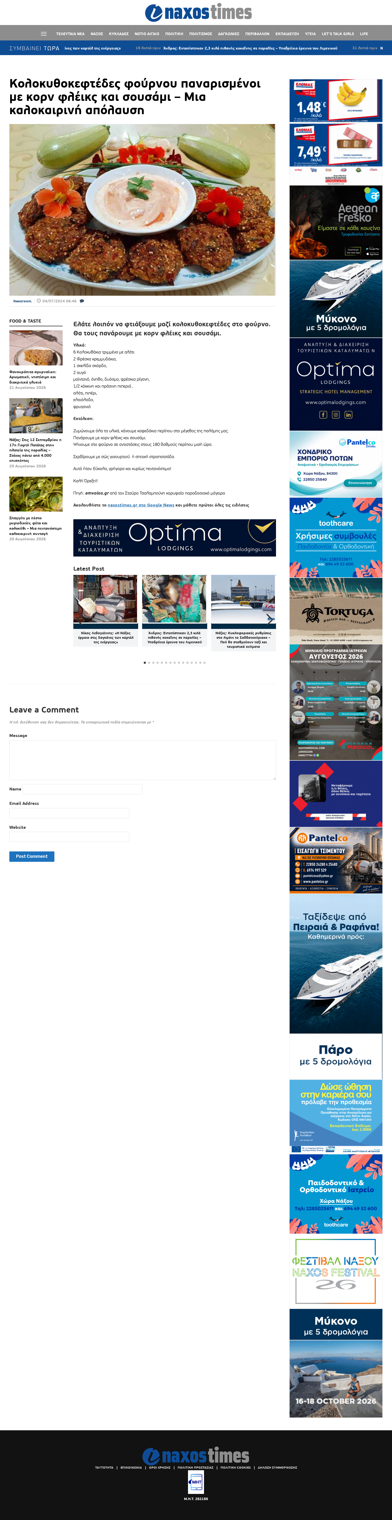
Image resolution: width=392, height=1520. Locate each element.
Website (17, 827)
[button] (269, 620)
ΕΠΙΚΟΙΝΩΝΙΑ (131, 1467)
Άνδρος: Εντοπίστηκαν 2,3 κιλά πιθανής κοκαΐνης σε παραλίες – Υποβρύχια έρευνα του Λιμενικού (188, 48)
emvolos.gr (97, 493)
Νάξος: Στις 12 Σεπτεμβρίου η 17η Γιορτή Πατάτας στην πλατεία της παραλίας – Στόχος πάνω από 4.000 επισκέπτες (35, 450)
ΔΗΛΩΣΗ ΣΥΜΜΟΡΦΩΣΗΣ (277, 1467)
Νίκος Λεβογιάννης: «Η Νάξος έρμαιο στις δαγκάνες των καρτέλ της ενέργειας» (106, 637)
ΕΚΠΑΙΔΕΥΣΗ (287, 33)
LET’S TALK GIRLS (338, 33)
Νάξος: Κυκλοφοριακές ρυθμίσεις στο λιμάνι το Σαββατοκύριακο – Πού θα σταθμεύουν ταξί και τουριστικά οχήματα (243, 640)
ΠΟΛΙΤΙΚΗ (174, 33)
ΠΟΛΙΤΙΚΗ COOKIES (236, 1467)
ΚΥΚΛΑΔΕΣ (119, 33)
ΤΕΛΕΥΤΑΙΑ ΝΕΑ (70, 33)
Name (15, 789)
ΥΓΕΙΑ (310, 33)
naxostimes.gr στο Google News (141, 505)
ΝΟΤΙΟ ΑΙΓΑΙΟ (147, 33)
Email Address (24, 803)
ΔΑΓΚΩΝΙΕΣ (228, 33)
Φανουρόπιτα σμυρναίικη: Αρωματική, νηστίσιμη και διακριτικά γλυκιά (32, 377)
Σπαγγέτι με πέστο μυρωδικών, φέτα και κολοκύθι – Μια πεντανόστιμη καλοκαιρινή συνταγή (35, 526)
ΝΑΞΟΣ (97, 33)
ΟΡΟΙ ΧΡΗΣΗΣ (159, 1467)
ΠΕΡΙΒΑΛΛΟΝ (257, 33)
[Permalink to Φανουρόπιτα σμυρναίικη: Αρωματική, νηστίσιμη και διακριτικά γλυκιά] (36, 349)
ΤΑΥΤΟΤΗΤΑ (104, 1467)
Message (18, 735)
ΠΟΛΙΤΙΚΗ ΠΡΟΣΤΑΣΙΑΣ (195, 1467)
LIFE (364, 33)
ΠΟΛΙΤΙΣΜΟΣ (200, 33)
